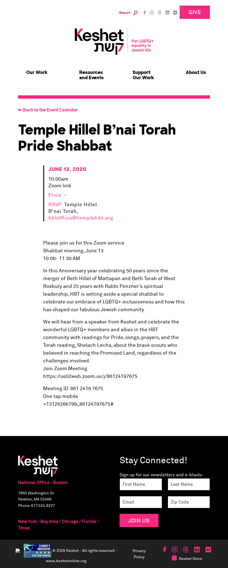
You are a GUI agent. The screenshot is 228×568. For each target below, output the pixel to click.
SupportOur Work (143, 75)
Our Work (37, 72)
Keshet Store (190, 558)
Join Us (139, 520)
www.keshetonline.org (66, 560)
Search (125, 13)
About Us (196, 72)
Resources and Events (91, 75)
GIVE (195, 12)
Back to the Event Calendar (50, 110)
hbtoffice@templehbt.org (80, 218)
